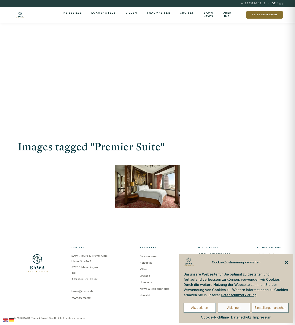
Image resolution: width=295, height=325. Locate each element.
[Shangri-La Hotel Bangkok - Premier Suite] (147, 186)
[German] (11, 319)
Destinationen (149, 256)
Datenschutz (241, 317)
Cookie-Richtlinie (215, 317)
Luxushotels (103, 12)
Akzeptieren (199, 307)
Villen (131, 12)
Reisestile (146, 262)
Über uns (227, 14)
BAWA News (208, 14)
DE (274, 3)
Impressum (262, 317)
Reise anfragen (264, 14)
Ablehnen (233, 307)
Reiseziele (72, 12)
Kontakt (145, 295)
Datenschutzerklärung (239, 295)
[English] (6, 319)
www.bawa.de (81, 297)
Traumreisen (158, 12)
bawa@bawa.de (82, 291)
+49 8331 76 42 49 (84, 278)
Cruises (187, 12)
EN (281, 3)
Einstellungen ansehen (270, 307)
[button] (286, 262)
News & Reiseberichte (155, 288)
